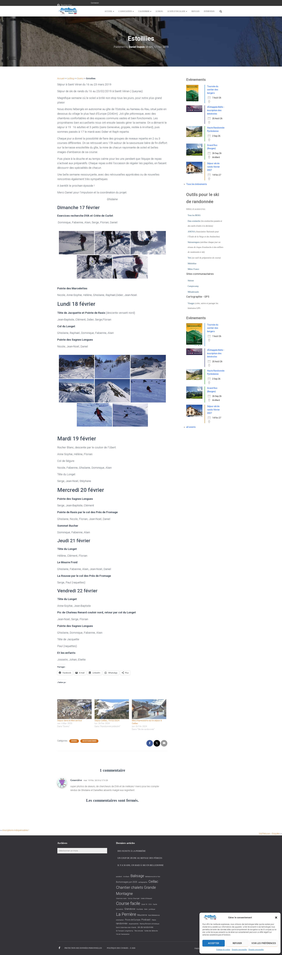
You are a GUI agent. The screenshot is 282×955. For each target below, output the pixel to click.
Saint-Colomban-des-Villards (126, 927)
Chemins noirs (121, 898)
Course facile (128, 903)
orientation (120, 920)
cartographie (142, 882)
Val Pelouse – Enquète (269, 833)
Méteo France (193, 269)
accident (119, 877)
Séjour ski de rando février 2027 (213, 166)
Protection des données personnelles (83, 948)
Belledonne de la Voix (152, 877)
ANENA (191, 232)
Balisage (137, 876)
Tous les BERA (194, 215)
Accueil (109, 11)
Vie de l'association (123, 934)
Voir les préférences (263, 943)
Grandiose (129, 909)
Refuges (195, 11)
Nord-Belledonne (154, 915)
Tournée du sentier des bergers (212, 89)
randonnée (121, 923)
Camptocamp (193, 286)
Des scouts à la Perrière (132, 851)
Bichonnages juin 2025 (126, 882)
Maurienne (142, 915)
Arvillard (126, 877)
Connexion (95, 3)
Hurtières (139, 909)
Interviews (209, 11)
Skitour (191, 280)
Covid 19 (144, 904)
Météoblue (192, 263)
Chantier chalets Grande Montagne (136, 890)
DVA (150, 904)
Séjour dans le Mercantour (69, 720)
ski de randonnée (145, 927)
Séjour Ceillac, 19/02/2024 (107, 720)
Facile (155, 904)
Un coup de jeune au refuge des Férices (140, 858)
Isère (145, 909)
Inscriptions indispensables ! (16, 830)
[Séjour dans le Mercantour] (74, 709)
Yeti (189, 258)
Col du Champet (134, 898)
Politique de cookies (223, 950)
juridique (152, 909)
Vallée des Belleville (151, 931)
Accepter (213, 943)
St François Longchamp (124, 931)
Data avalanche (194, 221)
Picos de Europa (132, 920)
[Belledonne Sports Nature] (67, 11)
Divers (80, 78)
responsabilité (134, 924)
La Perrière (126, 914)
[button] (276, 917)
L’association (125, 11)
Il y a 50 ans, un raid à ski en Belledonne (141, 865)
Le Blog (159, 11)
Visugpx (191, 303)
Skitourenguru (194, 242)
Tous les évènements (196, 184)
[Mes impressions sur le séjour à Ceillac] (149, 709)
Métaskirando (193, 292)
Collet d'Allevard (146, 898)
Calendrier (144, 11)
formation (119, 909)
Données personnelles (239, 950)
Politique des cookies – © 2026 (121, 948)
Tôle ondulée (138, 931)
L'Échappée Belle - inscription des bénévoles (215, 110)
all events (191, 427)
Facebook (59, 948)
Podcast (146, 919)
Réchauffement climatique (149, 924)
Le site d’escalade (176, 11)
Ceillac (153, 881)
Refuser (237, 943)
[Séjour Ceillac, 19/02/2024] (112, 709)
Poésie (154, 920)
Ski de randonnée (89, 741)
